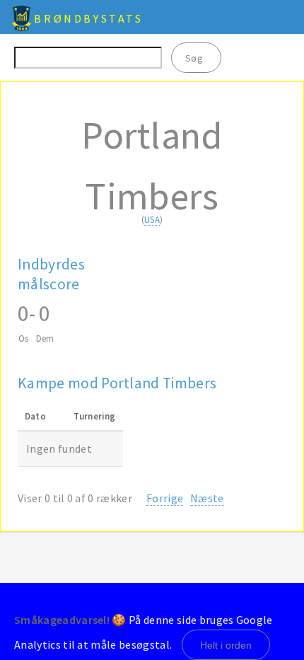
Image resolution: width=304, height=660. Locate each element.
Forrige (164, 498)
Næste (207, 498)
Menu (284, 17)
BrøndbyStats (88, 18)
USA (152, 219)
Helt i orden (226, 645)
